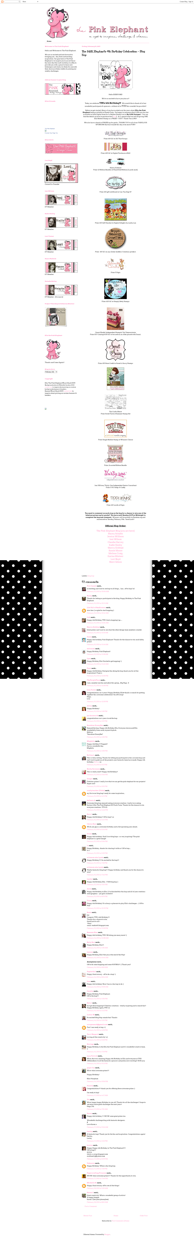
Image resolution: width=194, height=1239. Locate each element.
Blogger (107, 1234)
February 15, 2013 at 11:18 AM (97, 654)
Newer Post (88, 1216)
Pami (89, 668)
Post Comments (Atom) (120, 1221)
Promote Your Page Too (51, 133)
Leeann (90, 952)
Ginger (90, 779)
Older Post (144, 1216)
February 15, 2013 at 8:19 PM (97, 896)
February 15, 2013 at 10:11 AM (97, 603)
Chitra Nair (92, 824)
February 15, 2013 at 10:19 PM (97, 908)
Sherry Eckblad (115, 548)
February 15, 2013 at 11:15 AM (97, 633)
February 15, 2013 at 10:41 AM (98, 613)
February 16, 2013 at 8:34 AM (97, 977)
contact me (48, 387)
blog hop (91, 576)
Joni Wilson (116, 539)
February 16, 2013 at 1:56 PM (97, 999)
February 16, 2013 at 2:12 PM (97, 1010)
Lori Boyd (115, 559)
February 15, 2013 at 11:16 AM (97, 644)
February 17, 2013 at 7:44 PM (97, 1178)
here (114, 116)
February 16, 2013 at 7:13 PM (97, 1052)
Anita (89, 889)
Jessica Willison (115, 536)
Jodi (88, 617)
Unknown (91, 1163)
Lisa (88, 981)
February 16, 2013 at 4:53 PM (97, 1030)
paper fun (91, 1068)
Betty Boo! (91, 942)
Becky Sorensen (93, 769)
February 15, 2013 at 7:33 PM (97, 863)
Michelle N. (92, 1183)
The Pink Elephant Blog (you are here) (115, 531)
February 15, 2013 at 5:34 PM (97, 841)
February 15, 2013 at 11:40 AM (98, 664)
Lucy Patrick (92, 1056)
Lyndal (90, 879)
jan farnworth (92, 715)
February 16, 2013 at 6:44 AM (97, 957)
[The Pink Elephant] (46, 131)
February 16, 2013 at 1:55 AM (97, 948)
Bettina (96, 762)
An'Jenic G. (91, 800)
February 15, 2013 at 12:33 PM (97, 701)
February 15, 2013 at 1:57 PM (97, 721)
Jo (88, 845)
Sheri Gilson (115, 562)
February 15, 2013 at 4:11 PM (97, 796)
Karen (89, 1113)
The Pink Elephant (50, 128)
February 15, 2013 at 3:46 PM (97, 774)
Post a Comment (91, 1206)
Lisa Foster (91, 690)
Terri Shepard (93, 1034)
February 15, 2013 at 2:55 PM (97, 751)
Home (49, 41)
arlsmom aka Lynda (95, 857)
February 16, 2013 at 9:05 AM (97, 987)
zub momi (91, 648)
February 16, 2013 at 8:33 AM (97, 967)
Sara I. (89, 814)
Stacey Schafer (115, 533)
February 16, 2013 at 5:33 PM (97, 1040)
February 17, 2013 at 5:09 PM (97, 1159)
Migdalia (91, 741)
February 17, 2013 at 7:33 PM (97, 1169)
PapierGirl (91, 971)
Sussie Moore (115, 550)
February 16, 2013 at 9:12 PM (97, 1063)
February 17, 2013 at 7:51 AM (97, 1109)
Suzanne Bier (92, 932)
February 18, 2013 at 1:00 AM (97, 1188)
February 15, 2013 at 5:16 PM (97, 829)
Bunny (89, 596)
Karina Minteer (115, 556)
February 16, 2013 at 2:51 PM (97, 1020)
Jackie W (91, 1015)
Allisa (89, 706)
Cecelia (90, 991)
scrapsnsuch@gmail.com (97, 1024)
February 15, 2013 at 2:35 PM (97, 737)
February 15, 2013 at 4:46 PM (97, 810)
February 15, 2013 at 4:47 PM (97, 820)
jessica (90, 1145)
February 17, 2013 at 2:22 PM (97, 1141)
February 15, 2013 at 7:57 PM (97, 884)
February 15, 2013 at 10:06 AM (98, 591)
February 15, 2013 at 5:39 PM (97, 853)
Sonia (89, 912)
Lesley (90, 1131)
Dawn (89, 637)
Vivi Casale (92, 586)
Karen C (90, 1192)
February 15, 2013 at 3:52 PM (97, 786)
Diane (89, 834)
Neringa (90, 1044)
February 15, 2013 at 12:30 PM (97, 676)
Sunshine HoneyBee (95, 725)
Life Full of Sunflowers (96, 607)
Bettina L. (91, 755)
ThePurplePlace (93, 680)
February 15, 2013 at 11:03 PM (97, 928)
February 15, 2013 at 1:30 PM (97, 711)
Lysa (89, 658)
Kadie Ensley (115, 545)
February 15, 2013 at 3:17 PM (97, 765)
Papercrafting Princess (96, 1173)
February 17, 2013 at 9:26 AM (97, 1127)
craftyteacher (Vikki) (96, 790)
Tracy (89, 900)
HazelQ (90, 1086)
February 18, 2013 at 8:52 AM (97, 1202)
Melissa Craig (115, 553)
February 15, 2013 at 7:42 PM (97, 875)
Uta (88, 1099)
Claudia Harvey (115, 542)
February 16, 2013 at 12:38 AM (98, 938)
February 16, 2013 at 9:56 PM (97, 1081)
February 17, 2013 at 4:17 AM (97, 1095)
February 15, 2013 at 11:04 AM (98, 623)
